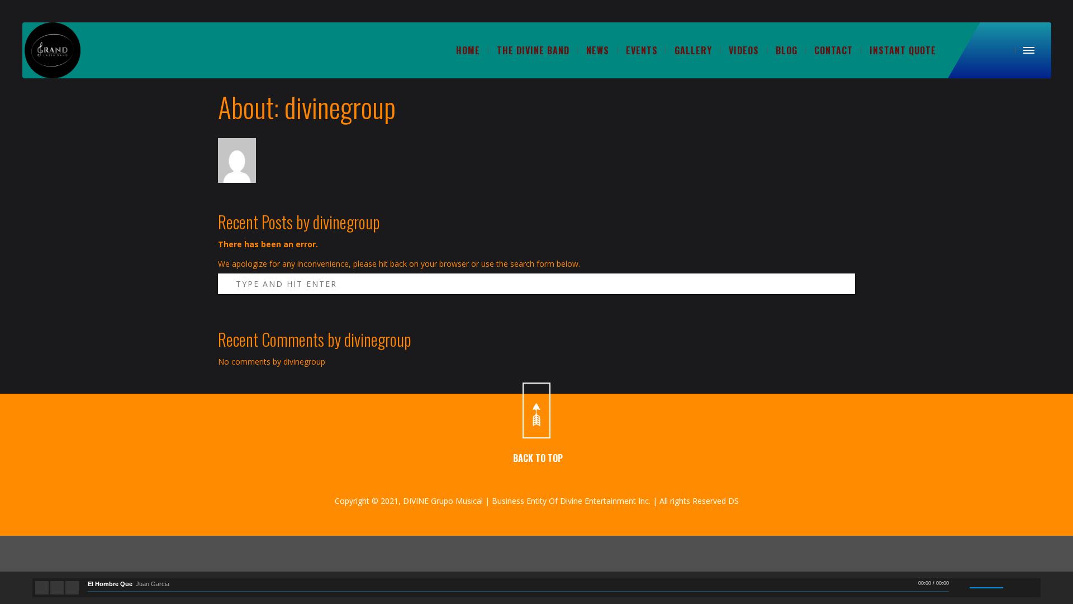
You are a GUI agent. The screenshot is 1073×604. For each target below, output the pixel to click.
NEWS (597, 50)
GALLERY (693, 50)
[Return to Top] (536, 410)
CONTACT (833, 50)
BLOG (786, 50)
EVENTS (642, 50)
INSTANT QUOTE (903, 50)
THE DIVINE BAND (533, 50)
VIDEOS (744, 50)
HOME (468, 50)
